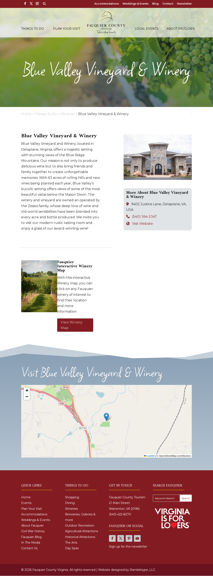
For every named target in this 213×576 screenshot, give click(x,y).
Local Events (146, 29)
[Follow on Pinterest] (129, 538)
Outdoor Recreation (79, 525)
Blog (155, 3)
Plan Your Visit (66, 29)
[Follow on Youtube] (137, 538)
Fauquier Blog (31, 537)
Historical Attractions (80, 537)
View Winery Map (71, 325)
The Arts (71, 542)
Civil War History (33, 531)
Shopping (72, 497)
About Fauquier (181, 29)
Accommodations (106, 3)
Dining (70, 503)
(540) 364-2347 (144, 217)
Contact (167, 3)
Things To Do (32, 29)
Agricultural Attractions (81, 531)
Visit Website (142, 224)
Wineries (71, 509)
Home (26, 497)
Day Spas (72, 548)
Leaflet (150, 455)
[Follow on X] (120, 538)
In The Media (30, 542)
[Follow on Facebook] (112, 538)
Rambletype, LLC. (143, 570)
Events (26, 503)
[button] (106, 417)
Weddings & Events (136, 3)
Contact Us (29, 548)
